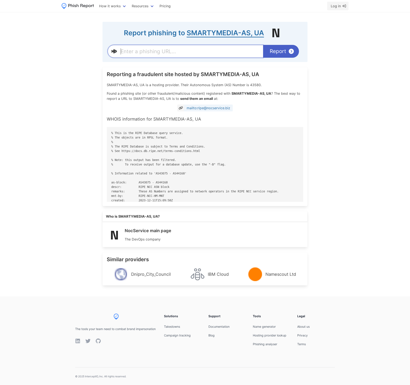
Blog (211, 335)
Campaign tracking (177, 335)
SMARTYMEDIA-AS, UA (225, 33)
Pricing (165, 6)
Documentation (219, 326)
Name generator (264, 326)
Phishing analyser (265, 344)
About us (303, 326)
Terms (301, 344)
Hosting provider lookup (269, 335)
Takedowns (172, 326)
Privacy (302, 335)
